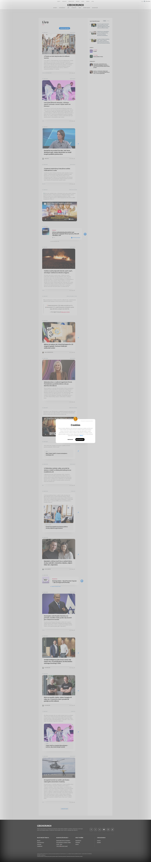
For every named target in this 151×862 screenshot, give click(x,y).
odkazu (81, 435)
